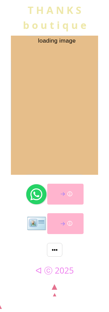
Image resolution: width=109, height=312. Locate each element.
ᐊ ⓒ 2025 (54, 270)
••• (55, 250)
